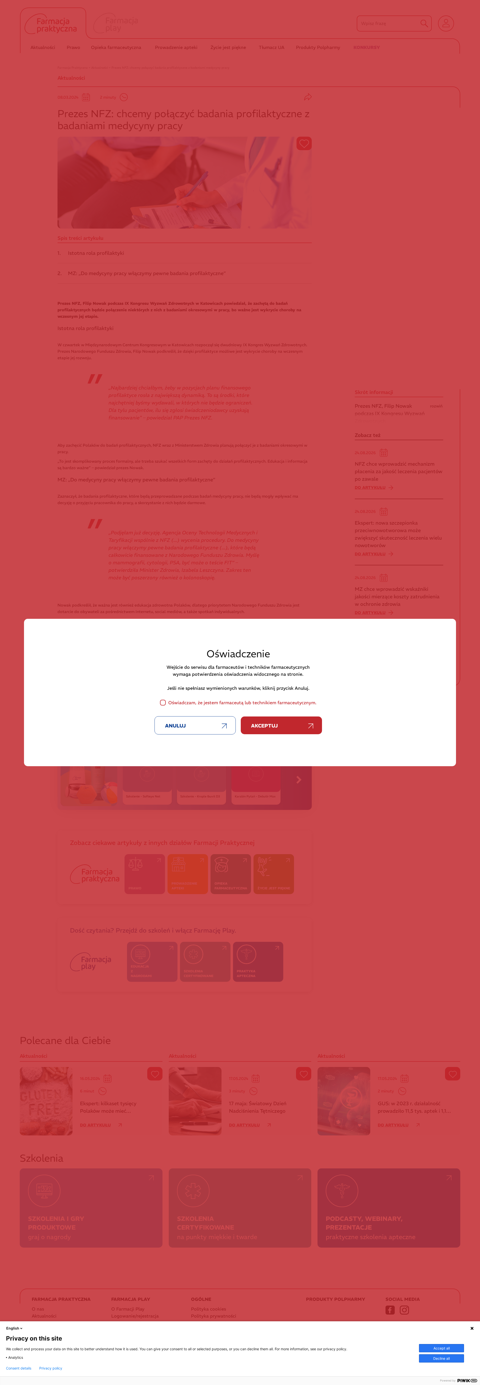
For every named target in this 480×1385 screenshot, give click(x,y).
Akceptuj (264, 725)
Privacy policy (50, 1368)
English (12, 1328)
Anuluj (175, 725)
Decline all (441, 1358)
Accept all (442, 1348)
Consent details (18, 1368)
